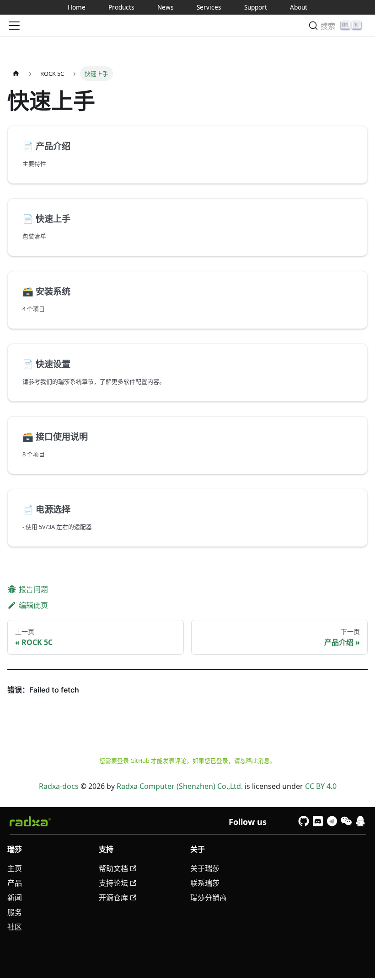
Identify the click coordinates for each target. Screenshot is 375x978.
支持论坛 (113, 883)
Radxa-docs (59, 786)
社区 (14, 927)
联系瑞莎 (205, 883)
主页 (14, 868)
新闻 (14, 898)
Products (121, 7)
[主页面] (16, 73)
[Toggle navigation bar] (14, 25)
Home (77, 7)
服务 (14, 912)
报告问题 (33, 589)
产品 (14, 883)
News (165, 7)
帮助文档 (113, 868)
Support (255, 7)
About (298, 7)
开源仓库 (113, 898)
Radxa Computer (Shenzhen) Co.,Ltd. (180, 786)
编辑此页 (33, 605)
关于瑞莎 (205, 868)
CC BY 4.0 (321, 786)
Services (209, 7)
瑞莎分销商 (208, 898)
